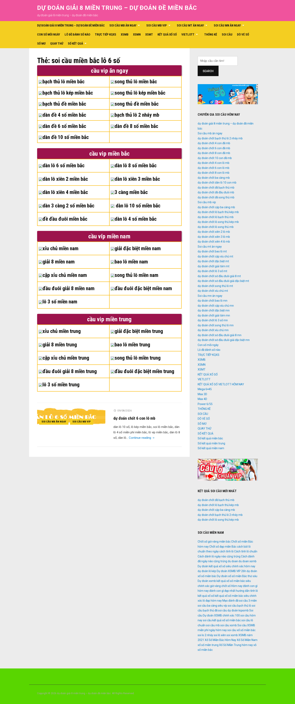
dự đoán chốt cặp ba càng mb (216, 207)
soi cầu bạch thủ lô (239, 605)
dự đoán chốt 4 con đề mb (214, 143)
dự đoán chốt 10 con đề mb (215, 158)
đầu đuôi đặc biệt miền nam (143, 288)
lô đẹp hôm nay (212, 600)
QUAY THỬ (56, 43)
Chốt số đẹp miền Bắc (222, 546)
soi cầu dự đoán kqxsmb (233, 610)
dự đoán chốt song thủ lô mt (215, 286)
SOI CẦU (227, 34)
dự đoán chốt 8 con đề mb (214, 153)
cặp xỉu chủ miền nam (65, 275)
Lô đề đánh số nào (77, 34)
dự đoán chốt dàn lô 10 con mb (217, 182)
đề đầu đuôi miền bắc (65, 219)
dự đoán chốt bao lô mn (212, 300)
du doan (233, 561)
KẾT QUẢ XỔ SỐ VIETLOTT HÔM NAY (221, 384)
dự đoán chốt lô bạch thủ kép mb (218, 212)
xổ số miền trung (208, 645)
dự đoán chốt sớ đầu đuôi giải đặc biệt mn (224, 340)
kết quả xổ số (206, 595)
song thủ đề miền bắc (137, 104)
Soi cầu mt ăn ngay (190, 25)
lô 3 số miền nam (60, 302)
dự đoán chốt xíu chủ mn (213, 330)
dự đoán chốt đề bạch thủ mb (216, 187)
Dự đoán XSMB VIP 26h (231, 571)
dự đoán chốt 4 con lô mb (213, 162)
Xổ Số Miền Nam (247, 640)
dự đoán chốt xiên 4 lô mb (214, 241)
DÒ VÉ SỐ (243, 34)
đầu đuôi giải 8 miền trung (70, 371)
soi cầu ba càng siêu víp (212, 605)
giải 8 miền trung (60, 345)
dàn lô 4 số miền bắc (136, 219)
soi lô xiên (220, 635)
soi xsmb (232, 635)
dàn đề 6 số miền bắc (64, 126)
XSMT (149, 34)
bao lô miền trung (132, 345)
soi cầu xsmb (228, 625)
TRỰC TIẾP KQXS (105, 34)
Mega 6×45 (205, 389)
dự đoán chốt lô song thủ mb (216, 227)
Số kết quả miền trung (211, 443)
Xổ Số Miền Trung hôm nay (236, 645)
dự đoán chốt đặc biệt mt (213, 261)
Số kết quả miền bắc (210, 438)
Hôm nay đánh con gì (244, 586)
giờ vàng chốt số (220, 586)
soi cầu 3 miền (248, 600)
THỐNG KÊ (210, 34)
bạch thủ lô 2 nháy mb (137, 115)
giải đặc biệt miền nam (138, 248)
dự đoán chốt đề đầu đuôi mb (216, 192)
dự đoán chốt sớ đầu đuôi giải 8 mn (219, 335)
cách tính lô (226, 551)
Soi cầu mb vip (156, 25)
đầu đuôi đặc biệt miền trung (144, 371)
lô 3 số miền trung (61, 385)
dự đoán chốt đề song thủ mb (216, 197)
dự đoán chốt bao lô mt (212, 251)
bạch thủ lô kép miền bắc (68, 93)
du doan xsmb (247, 561)
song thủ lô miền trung (138, 358)
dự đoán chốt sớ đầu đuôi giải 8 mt (219, 276)
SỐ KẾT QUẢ (75, 43)
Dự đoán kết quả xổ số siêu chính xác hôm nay (226, 566)
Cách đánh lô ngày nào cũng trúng (219, 556)
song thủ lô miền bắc (136, 82)
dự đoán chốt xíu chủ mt (213, 290)
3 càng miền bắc (131, 192)
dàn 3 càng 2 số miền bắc (68, 206)
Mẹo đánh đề (230, 600)
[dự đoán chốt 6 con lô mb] (71, 417)
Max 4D (202, 399)
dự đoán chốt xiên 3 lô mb (214, 236)
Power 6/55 (205, 404)
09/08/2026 (124, 410)
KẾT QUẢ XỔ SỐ (167, 34)
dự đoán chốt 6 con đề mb (214, 148)
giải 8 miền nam (59, 262)
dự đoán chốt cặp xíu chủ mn (216, 305)
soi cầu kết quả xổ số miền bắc (222, 620)
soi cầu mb (213, 625)
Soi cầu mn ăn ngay (227, 25)
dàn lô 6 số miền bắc (63, 165)
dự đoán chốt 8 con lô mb (213, 172)
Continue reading (142, 438)
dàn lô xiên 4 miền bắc (65, 192)
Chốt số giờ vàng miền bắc (214, 541)
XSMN (137, 34)
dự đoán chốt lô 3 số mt (212, 271)
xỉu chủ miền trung (62, 331)
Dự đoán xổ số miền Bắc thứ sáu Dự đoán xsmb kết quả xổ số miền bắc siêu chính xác (227, 581)
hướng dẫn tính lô (247, 590)
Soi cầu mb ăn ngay (122, 25)
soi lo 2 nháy (205, 635)
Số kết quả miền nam (211, 448)
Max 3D (202, 394)
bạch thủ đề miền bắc (64, 104)
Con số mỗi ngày (48, 34)
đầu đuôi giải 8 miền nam (69, 288)
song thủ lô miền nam (136, 275)
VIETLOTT (187, 34)
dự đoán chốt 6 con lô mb (134, 418)
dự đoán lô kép (207, 571)
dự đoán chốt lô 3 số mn (213, 320)
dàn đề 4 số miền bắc (64, 115)
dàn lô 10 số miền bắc (137, 206)
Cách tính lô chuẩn (245, 551)
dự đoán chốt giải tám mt (213, 266)
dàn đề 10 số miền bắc (66, 137)
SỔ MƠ (41, 43)
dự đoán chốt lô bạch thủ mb (216, 217)
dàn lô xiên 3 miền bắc (137, 179)
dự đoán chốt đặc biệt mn (214, 310)
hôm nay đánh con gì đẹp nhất (216, 590)
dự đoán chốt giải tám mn (214, 315)
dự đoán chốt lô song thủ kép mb (218, 221)
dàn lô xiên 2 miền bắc (65, 179)
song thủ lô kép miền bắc (140, 93)
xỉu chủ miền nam (60, 248)
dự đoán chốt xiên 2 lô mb (214, 231)
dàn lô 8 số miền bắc (136, 165)
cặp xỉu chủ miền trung (66, 358)
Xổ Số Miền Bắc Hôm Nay (220, 640)
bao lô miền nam (131, 262)
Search (208, 71)
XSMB (124, 34)
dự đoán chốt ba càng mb (214, 177)
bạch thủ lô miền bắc (63, 82)
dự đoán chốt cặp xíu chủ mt (215, 256)
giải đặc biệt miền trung (139, 331)
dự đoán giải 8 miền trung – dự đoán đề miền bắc (117, 7)
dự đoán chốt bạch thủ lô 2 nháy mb (220, 138)
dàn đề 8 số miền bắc (136, 126)
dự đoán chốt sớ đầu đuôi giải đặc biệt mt (223, 281)
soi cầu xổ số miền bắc (241, 630)
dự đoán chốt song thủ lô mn (216, 325)
